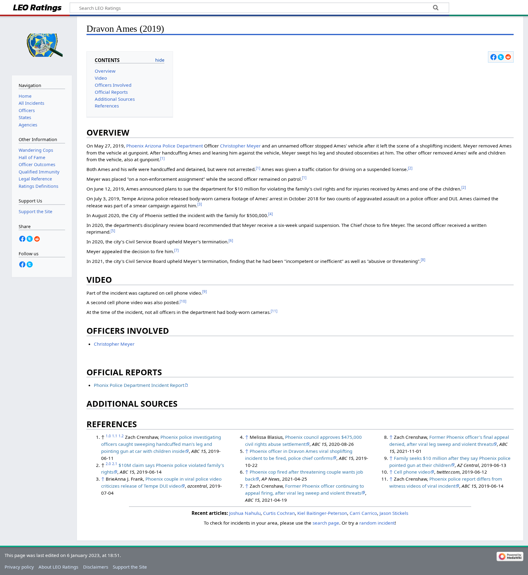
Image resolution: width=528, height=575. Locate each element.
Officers (27, 110)
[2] (410, 168)
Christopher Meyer (240, 146)
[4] (270, 214)
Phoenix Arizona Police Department (164, 146)
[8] (423, 259)
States (25, 117)
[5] (113, 230)
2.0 (108, 463)
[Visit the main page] (42, 45)
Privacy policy (19, 567)
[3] (199, 204)
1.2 (121, 436)
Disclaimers (95, 567)
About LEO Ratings (58, 567)
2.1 (114, 463)
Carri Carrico (363, 513)
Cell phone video (412, 472)
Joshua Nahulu (245, 513)
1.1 (114, 436)
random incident (377, 523)
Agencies (28, 125)
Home (25, 96)
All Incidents (31, 103)
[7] (176, 250)
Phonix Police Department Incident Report (139, 385)
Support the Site (130, 567)
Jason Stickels (394, 513)
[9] (204, 291)
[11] (274, 311)
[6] (231, 240)
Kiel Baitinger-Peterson (322, 513)
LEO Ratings (37, 8)
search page (326, 523)
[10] (183, 301)
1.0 (108, 436)
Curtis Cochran (279, 513)
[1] (162, 158)
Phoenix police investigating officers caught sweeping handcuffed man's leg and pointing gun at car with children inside (161, 444)
